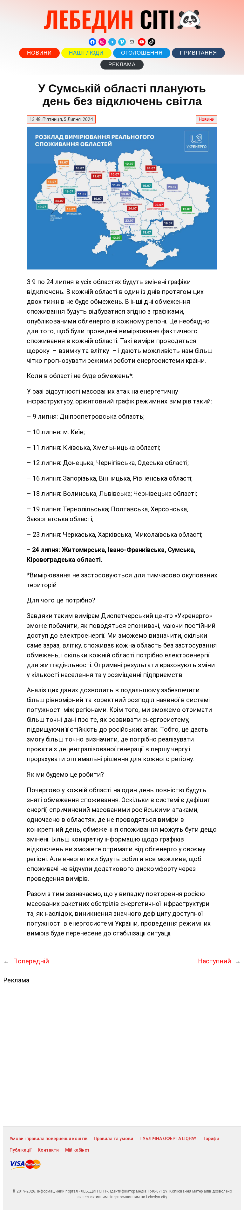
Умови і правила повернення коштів (48, 1138)
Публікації (20, 1150)
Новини (39, 53)
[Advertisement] (122, 1055)
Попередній (31, 961)
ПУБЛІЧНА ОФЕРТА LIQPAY (167, 1138)
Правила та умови (113, 1138)
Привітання (198, 53)
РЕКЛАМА (122, 65)
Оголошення (142, 53)
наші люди (86, 53)
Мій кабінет (77, 1150)
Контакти (48, 1150)
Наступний (214, 961)
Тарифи (211, 1138)
